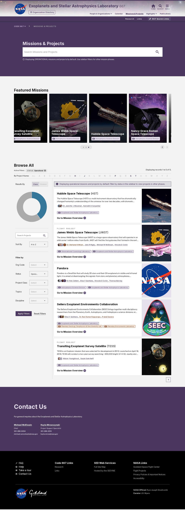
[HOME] (153, 5)
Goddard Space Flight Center (146, 467)
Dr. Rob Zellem (73, 281)
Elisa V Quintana (87, 281)
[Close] (45, 171)
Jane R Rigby (90, 245)
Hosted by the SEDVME (104, 471)
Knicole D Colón (121, 245)
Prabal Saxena (108, 317)
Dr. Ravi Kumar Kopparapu (90, 317)
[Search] (157, 52)
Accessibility (138, 478)
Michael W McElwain (105, 245)
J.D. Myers (145, 493)
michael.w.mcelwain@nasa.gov (26, 434)
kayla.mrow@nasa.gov (49, 434)
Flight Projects (139, 471)
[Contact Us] (17, 474)
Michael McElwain (23, 425)
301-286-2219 (46, 431)
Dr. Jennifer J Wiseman (72, 206)
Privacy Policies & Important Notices (149, 474)
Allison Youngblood (71, 359)
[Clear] (41, 244)
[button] (42, 12)
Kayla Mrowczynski (50, 425)
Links (57, 471)
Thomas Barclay (115, 281)
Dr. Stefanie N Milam (75, 245)
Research (59, 467)
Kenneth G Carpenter (91, 206)
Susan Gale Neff (87, 359)
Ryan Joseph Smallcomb (157, 490)
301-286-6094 (20, 431)
